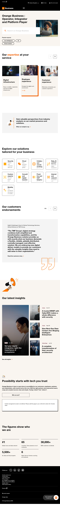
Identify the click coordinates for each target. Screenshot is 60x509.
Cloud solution (8, 43)
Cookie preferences (6, 475)
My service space (6, 493)
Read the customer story (15, 256)
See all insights (6, 359)
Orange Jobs (5, 497)
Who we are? (16, 395)
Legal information (6, 477)
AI (18, 40)
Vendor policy (5, 483)
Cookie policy (5, 476)
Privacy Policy (5, 479)
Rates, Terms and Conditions (8, 481)
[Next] (55, 56)
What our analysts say (22, 126)
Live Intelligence (8, 40)
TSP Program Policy (6, 484)
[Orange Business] (7, 8)
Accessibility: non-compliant (8, 480)
